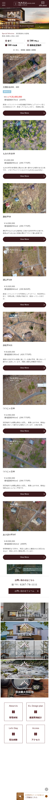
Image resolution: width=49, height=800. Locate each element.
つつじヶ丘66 (9, 471)
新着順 (23, 50)
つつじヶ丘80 (9, 408)
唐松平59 (7, 217)
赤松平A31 (7, 345)
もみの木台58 (9, 154)
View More (24, 113)
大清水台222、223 (11, 87)
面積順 (33, 50)
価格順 (28, 50)
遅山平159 (7, 280)
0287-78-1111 (29, 584)
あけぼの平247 (9, 535)
